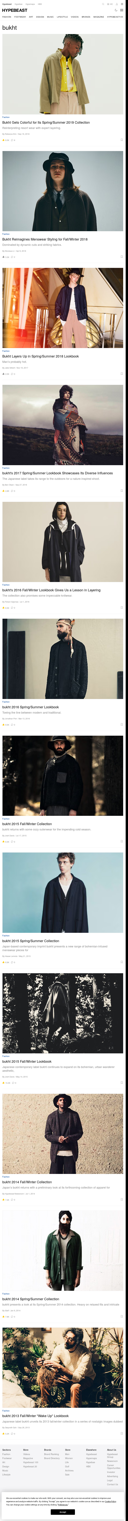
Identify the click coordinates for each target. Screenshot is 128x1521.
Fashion (6, 16)
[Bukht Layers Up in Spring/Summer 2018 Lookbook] (62, 308)
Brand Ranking (51, 1454)
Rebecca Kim (10, 134)
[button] (70, 139)
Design (40, 16)
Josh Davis (9, 835)
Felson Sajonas (11, 601)
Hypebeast (91, 1454)
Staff (7, 1310)
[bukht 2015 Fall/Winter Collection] (62, 776)
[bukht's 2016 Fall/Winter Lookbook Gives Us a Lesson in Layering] (62, 542)
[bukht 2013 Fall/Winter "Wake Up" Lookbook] (62, 1367)
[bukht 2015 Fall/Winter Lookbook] (62, 1013)
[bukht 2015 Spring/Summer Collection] (62, 892)
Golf (67, 1466)
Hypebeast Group (112, 1455)
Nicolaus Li (10, 251)
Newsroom (112, 1461)
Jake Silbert (10, 367)
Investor (111, 1472)
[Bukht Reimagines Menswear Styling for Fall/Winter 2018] (62, 191)
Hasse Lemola (11, 956)
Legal (110, 1480)
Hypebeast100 (115, 16)
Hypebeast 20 (30, 1466)
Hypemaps (91, 1458)
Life (67, 1462)
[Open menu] (121, 10)
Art (31, 16)
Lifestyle (62, 16)
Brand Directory (52, 1458)
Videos (75, 16)
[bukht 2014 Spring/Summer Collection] (62, 1250)
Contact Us (112, 1484)
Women (69, 1458)
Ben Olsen (9, 484)
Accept (63, 1512)
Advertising (112, 1476)
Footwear (20, 16)
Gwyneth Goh (11, 1427)
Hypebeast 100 (30, 1462)
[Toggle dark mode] (116, 10)
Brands (86, 16)
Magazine (99, 16)
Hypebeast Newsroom (14, 1193)
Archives (69, 1470)
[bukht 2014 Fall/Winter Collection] (62, 1134)
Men (67, 1454)
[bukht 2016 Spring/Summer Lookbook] (62, 659)
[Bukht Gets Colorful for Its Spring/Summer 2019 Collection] (62, 74)
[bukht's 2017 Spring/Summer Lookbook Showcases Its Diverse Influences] (62, 425)
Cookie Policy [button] (110, 1501)
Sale (67, 1474)
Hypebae (90, 1462)
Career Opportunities (113, 1467)
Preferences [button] (63, 1505)
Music (50, 16)
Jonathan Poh (11, 718)
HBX (88, 1466)
